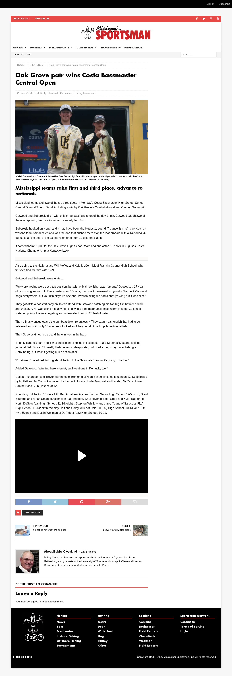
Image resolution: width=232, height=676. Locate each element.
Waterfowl (105, 631)
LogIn (184, 631)
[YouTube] (218, 19)
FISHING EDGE (133, 47)
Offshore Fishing (69, 641)
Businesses (147, 626)
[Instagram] (211, 19)
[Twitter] (204, 19)
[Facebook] (197, 19)
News (61, 622)
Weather (145, 641)
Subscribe (224, 3)
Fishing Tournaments (85, 93)
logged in (35, 601)
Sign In (210, 3)
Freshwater (65, 631)
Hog (101, 636)
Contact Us (188, 622)
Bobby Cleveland (49, 93)
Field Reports (148, 631)
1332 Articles (88, 551)
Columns (145, 622)
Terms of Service (192, 626)
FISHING (18, 47)
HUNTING (36, 47)
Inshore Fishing (68, 636)
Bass (60, 626)
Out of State (32, 512)
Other (102, 645)
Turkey (102, 641)
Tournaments (66, 645)
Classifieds (147, 636)
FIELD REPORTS (59, 47)
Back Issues (21, 19)
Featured (68, 93)
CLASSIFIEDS (85, 47)
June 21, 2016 (27, 93)
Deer (101, 626)
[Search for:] (198, 54)
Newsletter (42, 19)
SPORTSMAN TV (111, 47)
